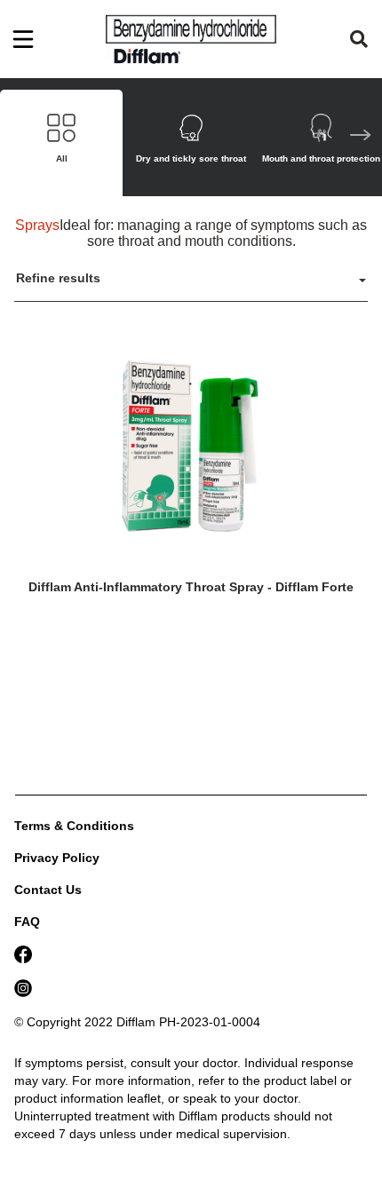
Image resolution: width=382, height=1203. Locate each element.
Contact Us (48, 889)
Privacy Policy (56, 858)
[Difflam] (191, 39)
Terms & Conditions (74, 826)
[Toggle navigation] (23, 39)
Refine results (58, 278)
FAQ (27, 921)
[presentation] (360, 137)
